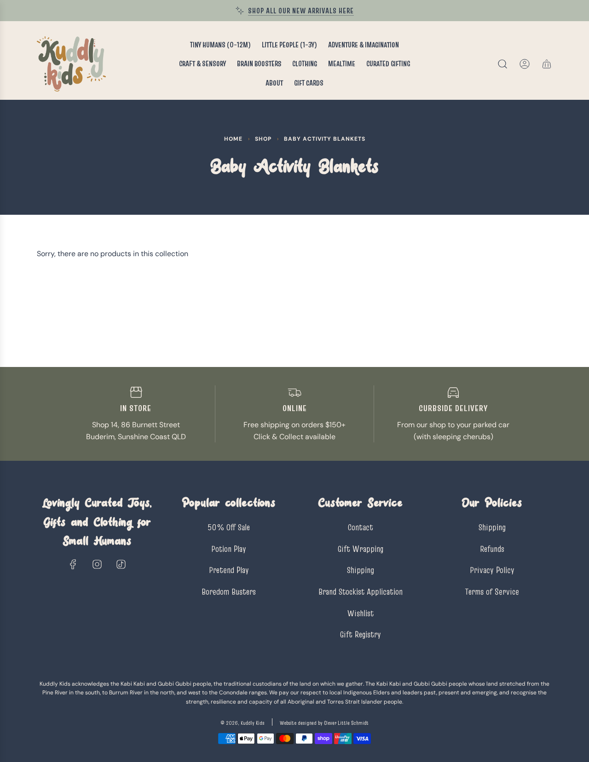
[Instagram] (97, 564)
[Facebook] (73, 564)
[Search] (502, 64)
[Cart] (547, 64)
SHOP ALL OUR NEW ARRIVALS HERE (301, 11)
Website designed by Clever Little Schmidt (324, 723)
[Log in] (525, 64)
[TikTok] (121, 564)
